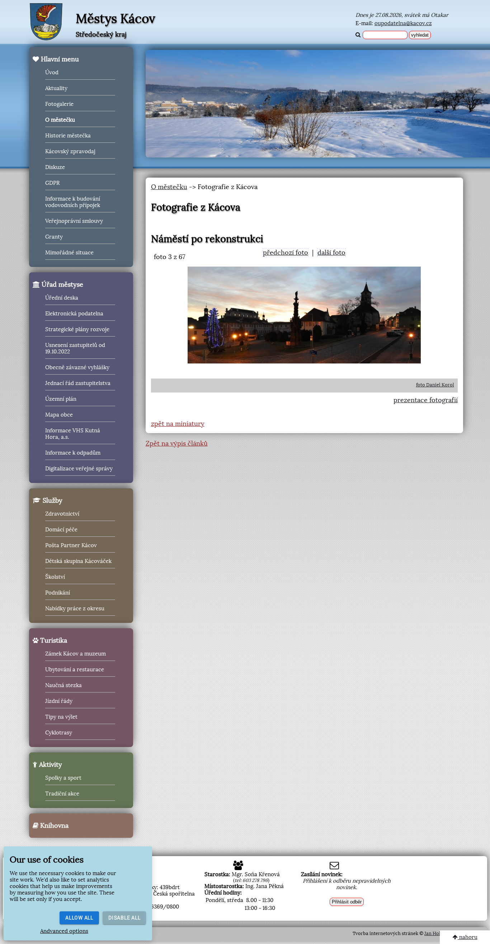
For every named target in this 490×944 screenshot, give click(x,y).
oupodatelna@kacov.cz (403, 23)
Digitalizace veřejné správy (79, 468)
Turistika (52, 640)
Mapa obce (59, 415)
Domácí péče (61, 529)
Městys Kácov (115, 18)
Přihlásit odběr (347, 902)
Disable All (124, 918)
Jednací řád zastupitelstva (77, 383)
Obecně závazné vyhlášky (77, 367)
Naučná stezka (63, 685)
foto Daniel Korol (435, 385)
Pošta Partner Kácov (71, 545)
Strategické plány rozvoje (77, 329)
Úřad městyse (61, 284)
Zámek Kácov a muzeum (75, 654)
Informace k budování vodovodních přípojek (72, 202)
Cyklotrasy (58, 732)
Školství (55, 577)
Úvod (51, 72)
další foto (331, 253)
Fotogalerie (59, 104)
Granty (54, 237)
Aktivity (49, 765)
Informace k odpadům (72, 453)
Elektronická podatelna (74, 313)
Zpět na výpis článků (177, 443)
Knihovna (53, 826)
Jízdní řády (58, 701)
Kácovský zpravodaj (70, 151)
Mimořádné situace (69, 252)
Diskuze (55, 167)
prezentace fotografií (426, 400)
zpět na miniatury (177, 424)
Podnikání (57, 593)
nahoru (467, 937)
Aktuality (56, 88)
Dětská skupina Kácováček (78, 561)
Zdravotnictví (62, 514)
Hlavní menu (59, 59)
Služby (51, 500)
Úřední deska (61, 298)
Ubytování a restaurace (74, 669)
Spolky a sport (63, 778)
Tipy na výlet (61, 717)
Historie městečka (68, 135)
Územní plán (60, 399)
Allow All (79, 918)
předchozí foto (285, 253)
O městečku (60, 120)
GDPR (52, 183)
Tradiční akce (62, 793)
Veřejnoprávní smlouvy (74, 221)
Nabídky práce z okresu (74, 608)
